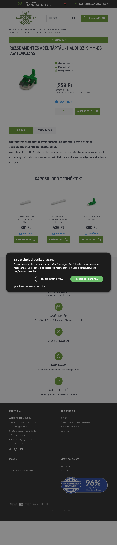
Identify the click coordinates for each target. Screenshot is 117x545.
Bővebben (32, 271)
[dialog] (58, 272)
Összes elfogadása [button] (87, 278)
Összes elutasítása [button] (52, 278)
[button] (29, 286)
